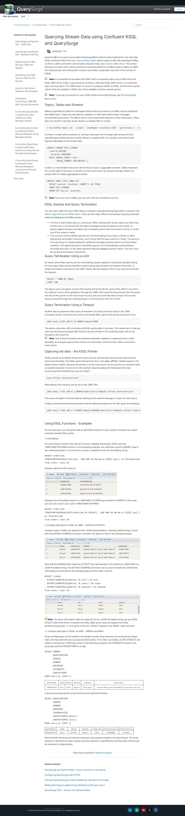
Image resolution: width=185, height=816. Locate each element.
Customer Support (22, 25)
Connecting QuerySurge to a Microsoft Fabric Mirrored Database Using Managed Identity (27, 132)
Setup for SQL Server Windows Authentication (26, 90)
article (115, 198)
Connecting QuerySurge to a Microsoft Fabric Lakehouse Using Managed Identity (26, 116)
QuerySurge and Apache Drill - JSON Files (26, 43)
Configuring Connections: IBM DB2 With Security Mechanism (27, 101)
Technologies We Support (61, 25)
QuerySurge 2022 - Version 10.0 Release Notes (67, 790)
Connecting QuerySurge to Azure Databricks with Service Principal (77, 780)
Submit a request (162, 9)
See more (18, 178)
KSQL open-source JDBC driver (109, 63)
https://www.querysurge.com (54, 808)
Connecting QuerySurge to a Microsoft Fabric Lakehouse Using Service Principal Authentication (27, 149)
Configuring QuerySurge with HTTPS (62, 775)
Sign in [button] (179, 9)
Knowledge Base (40, 25)
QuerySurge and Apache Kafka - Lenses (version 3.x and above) (75, 770)
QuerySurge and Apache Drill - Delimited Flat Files (26, 53)
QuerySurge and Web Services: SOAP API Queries (25, 65)
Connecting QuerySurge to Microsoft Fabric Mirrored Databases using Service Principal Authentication (26, 166)
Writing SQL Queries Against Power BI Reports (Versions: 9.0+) (75, 785)
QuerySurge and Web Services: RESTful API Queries (25, 78)
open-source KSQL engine (84, 60)
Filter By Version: (11, 16)
